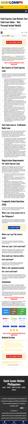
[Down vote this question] (26, 33)
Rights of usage (16, 387)
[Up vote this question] (22, 33)
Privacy (9, 387)
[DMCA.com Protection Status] (23, 408)
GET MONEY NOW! (15, 42)
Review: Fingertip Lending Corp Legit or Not (13, 345)
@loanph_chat (14, 406)
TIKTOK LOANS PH (22, 311)
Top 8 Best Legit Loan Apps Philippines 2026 (13, 350)
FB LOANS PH (14, 311)
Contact (14, 390)
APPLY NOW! (15, 227)
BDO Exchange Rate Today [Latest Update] (13, 349)
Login (14, 369)
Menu (2, 7)
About (4, 387)
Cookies (23, 387)
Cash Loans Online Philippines (14, 382)
